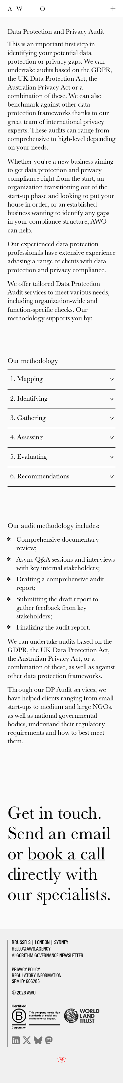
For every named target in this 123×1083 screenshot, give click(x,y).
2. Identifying (62, 398)
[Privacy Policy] (61, 1060)
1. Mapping (62, 379)
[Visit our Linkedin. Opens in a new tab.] (16, 1040)
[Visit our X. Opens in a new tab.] (26, 1040)
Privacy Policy (26, 970)
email (91, 834)
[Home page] (26, 8)
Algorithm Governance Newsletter (47, 956)
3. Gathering (62, 418)
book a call (66, 855)
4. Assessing (62, 437)
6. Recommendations (62, 476)
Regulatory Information (36, 976)
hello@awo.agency (31, 949)
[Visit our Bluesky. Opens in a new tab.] (38, 1040)
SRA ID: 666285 (26, 982)
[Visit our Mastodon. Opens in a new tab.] (48, 1040)
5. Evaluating (62, 456)
